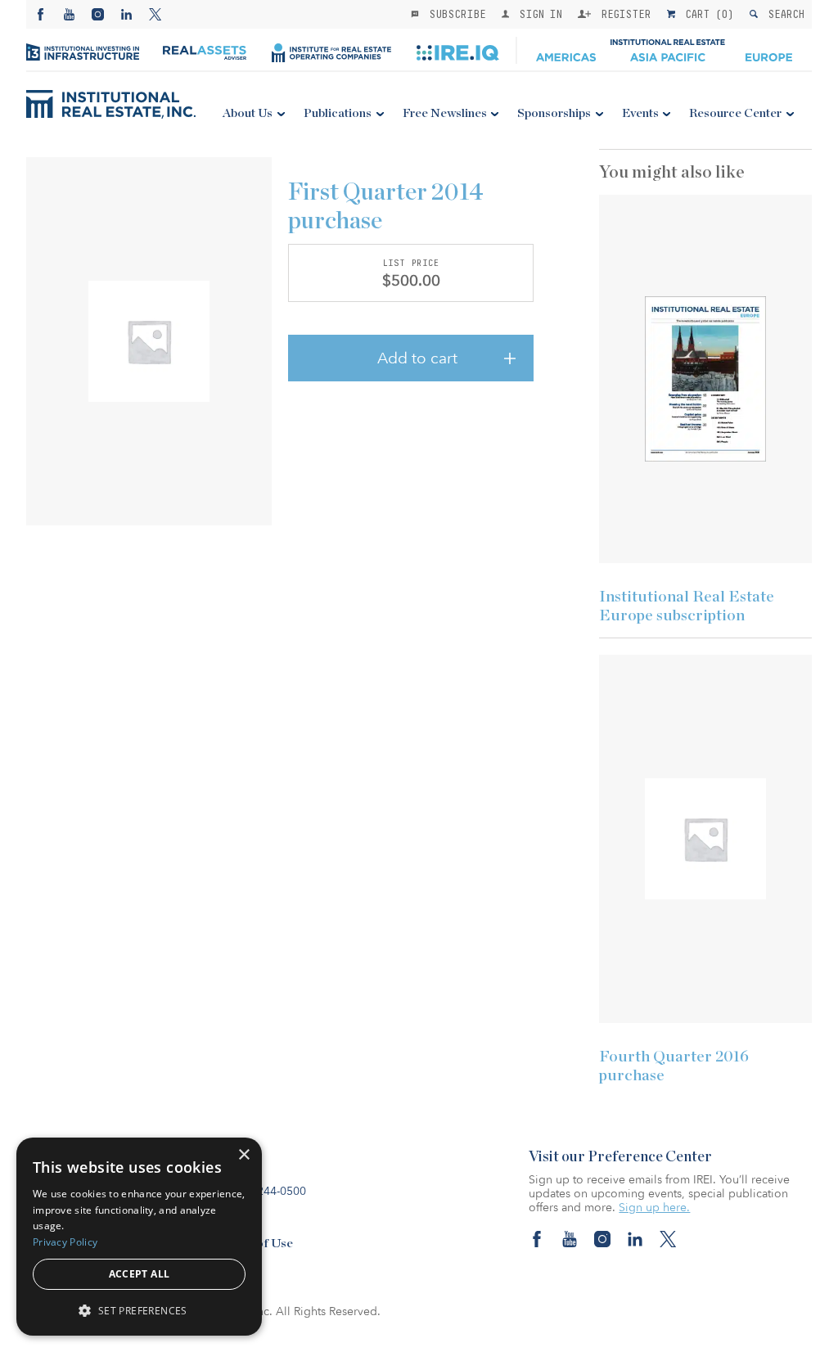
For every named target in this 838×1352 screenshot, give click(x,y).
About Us (248, 113)
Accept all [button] (139, 1274)
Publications (338, 113)
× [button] (243, 1155)
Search (783, 13)
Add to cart (417, 358)
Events (640, 113)
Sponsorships (554, 113)
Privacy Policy (65, 1242)
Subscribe (454, 13)
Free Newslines (445, 113)
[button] (139, 1309)
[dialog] (139, 1237)
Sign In (537, 13)
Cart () (706, 13)
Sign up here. (654, 1207)
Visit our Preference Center (620, 1157)
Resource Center (735, 113)
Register (623, 13)
